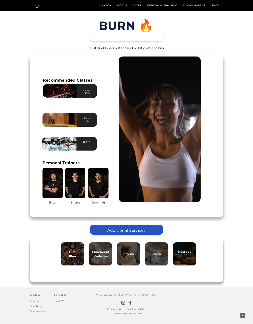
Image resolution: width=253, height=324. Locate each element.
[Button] (86, 144)
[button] (196, 197)
